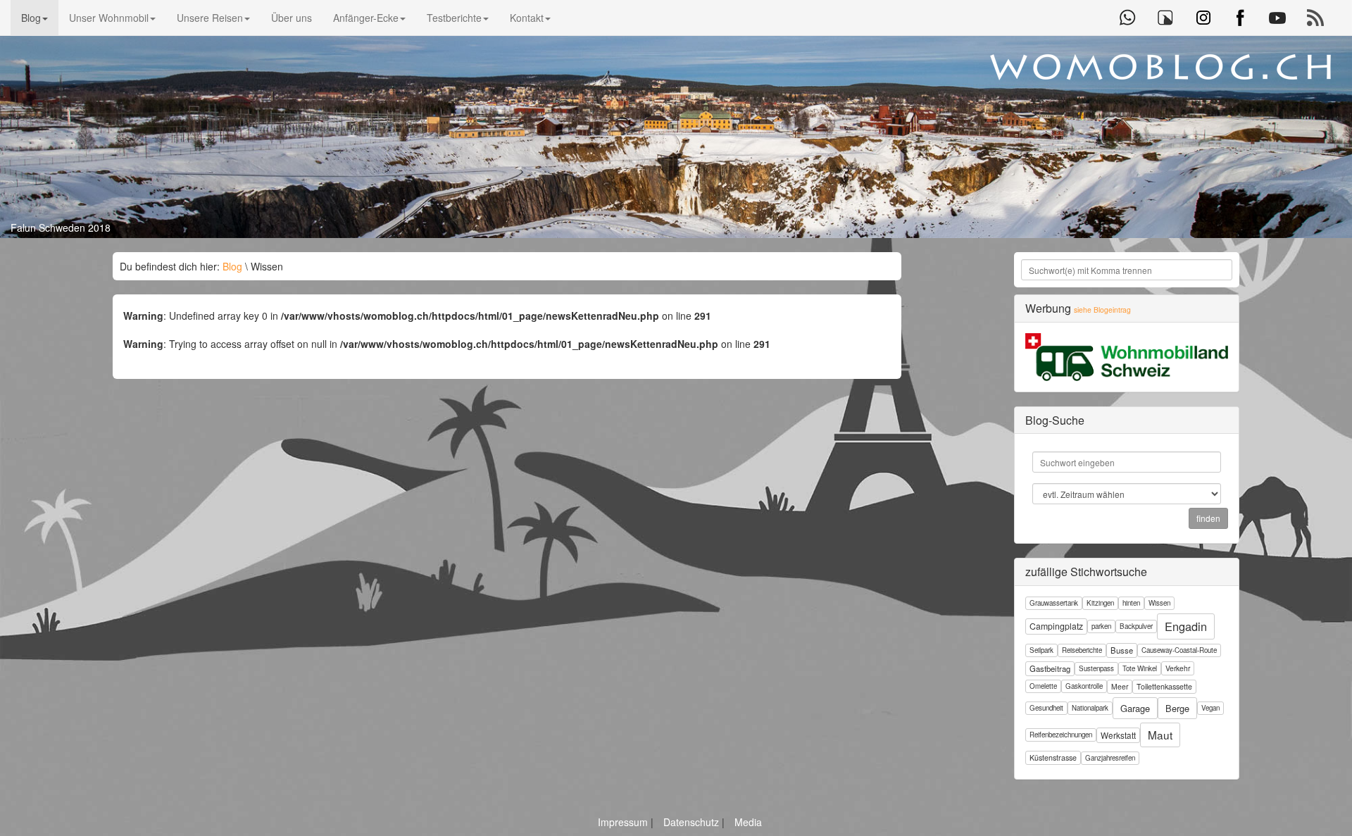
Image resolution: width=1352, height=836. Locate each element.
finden (1208, 518)
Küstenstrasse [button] (1053, 757)
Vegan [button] (1210, 708)
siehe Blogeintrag (1102, 309)
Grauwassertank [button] (1053, 603)
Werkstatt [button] (1118, 735)
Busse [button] (1121, 650)
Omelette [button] (1043, 686)
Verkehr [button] (1177, 668)
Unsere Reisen (210, 18)
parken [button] (1101, 626)
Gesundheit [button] (1046, 708)
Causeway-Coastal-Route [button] (1179, 650)
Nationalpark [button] (1090, 708)
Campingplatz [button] (1056, 626)
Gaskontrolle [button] (1084, 686)
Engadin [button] (1186, 626)
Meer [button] (1119, 686)
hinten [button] (1131, 603)
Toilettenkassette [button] (1164, 686)
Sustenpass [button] (1096, 668)
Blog (31, 18)
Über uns (291, 18)
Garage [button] (1135, 708)
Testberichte (454, 18)
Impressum (624, 822)
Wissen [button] (1159, 603)
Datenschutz (692, 822)
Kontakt (527, 18)
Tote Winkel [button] (1139, 668)
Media (748, 822)
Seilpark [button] (1041, 650)
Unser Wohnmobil (109, 18)
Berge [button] (1177, 708)
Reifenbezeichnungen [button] (1060, 735)
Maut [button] (1160, 734)
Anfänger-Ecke (366, 18)
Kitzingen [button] (1100, 603)
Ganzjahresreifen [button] (1110, 758)
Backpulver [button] (1136, 626)
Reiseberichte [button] (1082, 650)
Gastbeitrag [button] (1049, 668)
